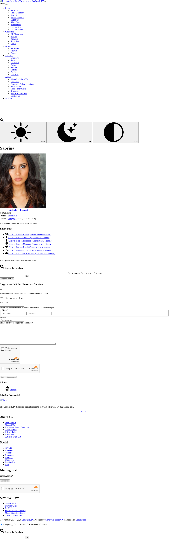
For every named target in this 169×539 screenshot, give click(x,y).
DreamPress (81, 520)
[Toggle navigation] (45, 1)
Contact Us (10, 425)
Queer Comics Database (15, 510)
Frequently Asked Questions (17, 427)
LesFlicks (9, 508)
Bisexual (24, 210)
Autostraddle (10, 503)
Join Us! (84, 411)
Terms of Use (11, 430)
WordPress (49, 520)
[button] (2, 121)
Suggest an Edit (7, 279)
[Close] (6, 4)
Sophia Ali (12, 216)
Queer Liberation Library (15, 513)
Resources (9, 434)
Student (13, 390)
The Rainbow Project (14, 515)
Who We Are (10, 422)
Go (27, 276)
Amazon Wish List (13, 437)
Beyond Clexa (11, 506)
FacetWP (58, 520)
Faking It (11, 219)
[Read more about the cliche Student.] (7, 390)
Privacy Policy (11, 432)
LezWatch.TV (27, 520)
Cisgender (13, 210)
